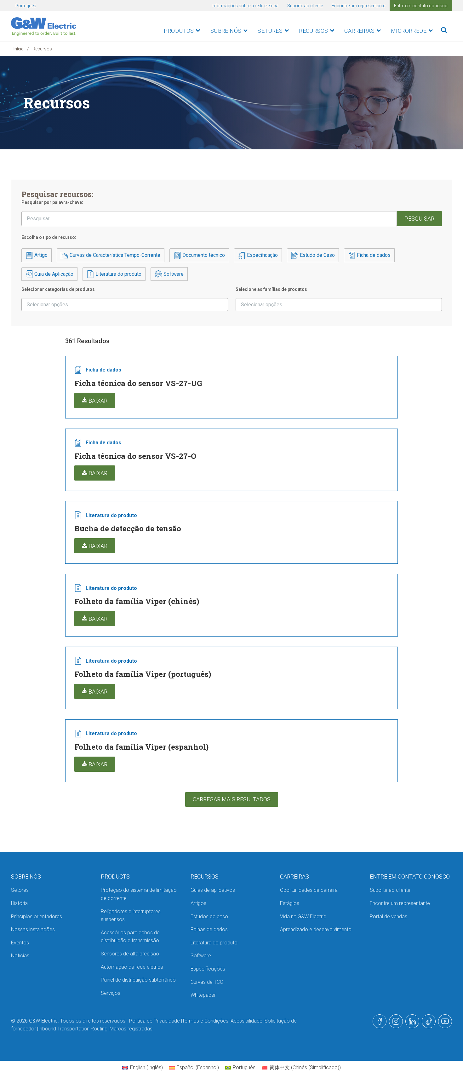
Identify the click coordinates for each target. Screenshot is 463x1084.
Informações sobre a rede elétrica (245, 5)
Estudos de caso (209, 917)
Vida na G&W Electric (303, 917)
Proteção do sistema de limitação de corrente (139, 894)
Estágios (289, 903)
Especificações (208, 969)
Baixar (97, 400)
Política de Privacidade (154, 1021)
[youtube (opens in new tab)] (445, 1021)
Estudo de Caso (317, 255)
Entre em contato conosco (421, 5)
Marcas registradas (131, 1029)
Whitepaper (203, 995)
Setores (270, 30)
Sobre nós (226, 30)
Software (173, 274)
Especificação (262, 255)
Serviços (110, 993)
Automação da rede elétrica (132, 967)
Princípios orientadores (36, 917)
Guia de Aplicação (53, 274)
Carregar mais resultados (232, 799)
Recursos (313, 30)
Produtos (179, 30)
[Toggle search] (444, 30)
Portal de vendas (388, 917)
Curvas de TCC (207, 982)
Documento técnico (203, 255)
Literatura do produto (117, 274)
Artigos (198, 903)
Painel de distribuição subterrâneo (138, 980)
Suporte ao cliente (305, 5)
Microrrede (408, 30)
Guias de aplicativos (213, 890)
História (19, 903)
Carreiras (359, 30)
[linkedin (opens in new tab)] (412, 1021)
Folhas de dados (209, 929)
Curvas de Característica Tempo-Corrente (114, 255)
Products (115, 876)
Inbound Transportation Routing (72, 1029)
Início (19, 48)
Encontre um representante (358, 5)
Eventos (20, 943)
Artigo (40, 255)
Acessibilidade (246, 1021)
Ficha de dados (373, 255)
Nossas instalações (33, 929)
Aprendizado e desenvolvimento (316, 929)
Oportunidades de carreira (309, 890)
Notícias (20, 956)
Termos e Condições (205, 1021)
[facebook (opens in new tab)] (379, 1021)
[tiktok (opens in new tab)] (429, 1021)
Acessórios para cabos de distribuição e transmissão (130, 937)
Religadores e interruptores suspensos (131, 915)
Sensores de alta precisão (130, 954)
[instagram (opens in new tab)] (396, 1021)
